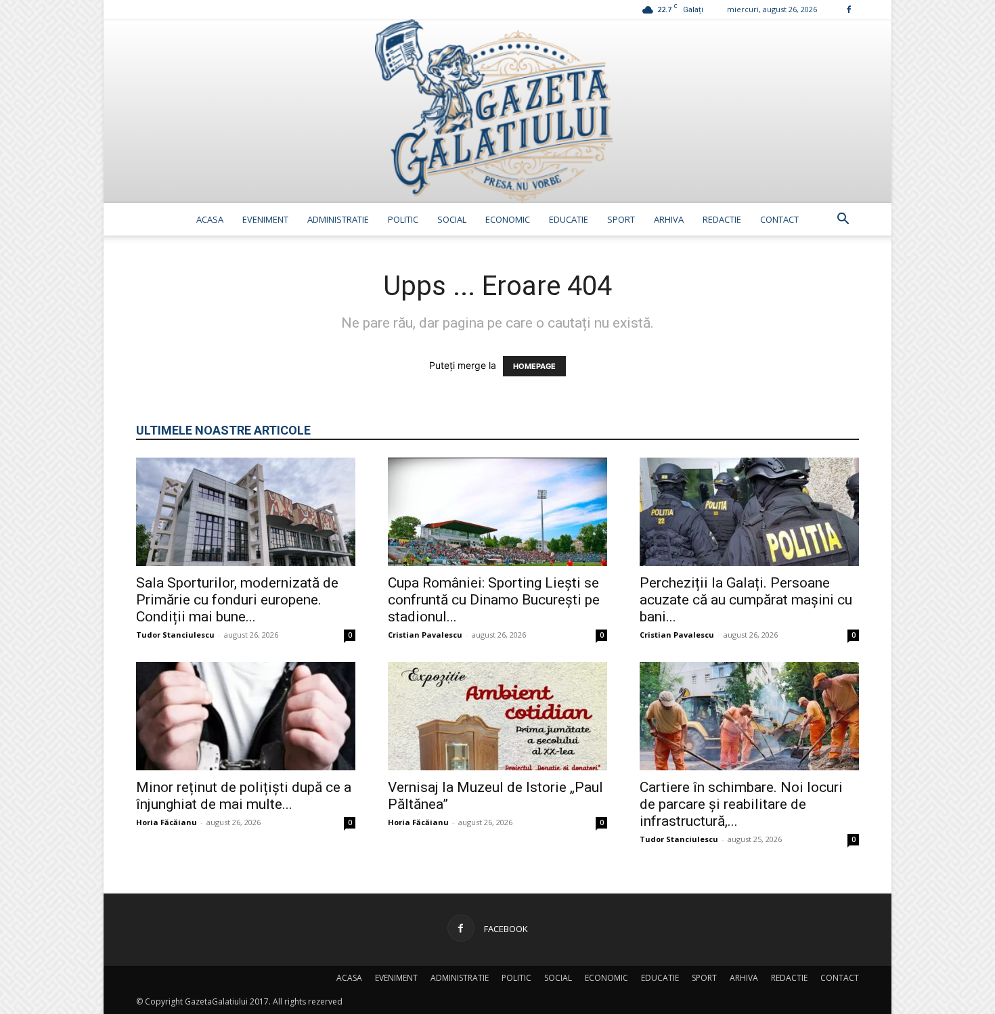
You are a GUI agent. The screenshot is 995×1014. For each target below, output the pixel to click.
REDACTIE (722, 219)
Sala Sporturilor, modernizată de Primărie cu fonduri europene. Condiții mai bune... (237, 600)
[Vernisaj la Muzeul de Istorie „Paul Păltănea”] (497, 716)
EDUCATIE (568, 219)
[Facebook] (849, 9)
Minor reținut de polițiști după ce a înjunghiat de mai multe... (243, 795)
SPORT (621, 219)
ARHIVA (669, 219)
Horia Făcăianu (166, 822)
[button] (842, 220)
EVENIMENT (265, 219)
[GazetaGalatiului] (497, 111)
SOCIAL (451, 219)
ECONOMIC (507, 219)
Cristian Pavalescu (425, 635)
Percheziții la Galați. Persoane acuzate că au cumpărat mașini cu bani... (746, 600)
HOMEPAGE (534, 366)
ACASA (209, 219)
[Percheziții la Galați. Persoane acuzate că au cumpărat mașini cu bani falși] (749, 512)
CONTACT (779, 219)
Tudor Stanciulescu (175, 635)
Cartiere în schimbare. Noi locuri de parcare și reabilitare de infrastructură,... (741, 804)
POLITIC (403, 219)
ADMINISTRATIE (338, 219)
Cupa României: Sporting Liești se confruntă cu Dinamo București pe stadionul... (494, 600)
